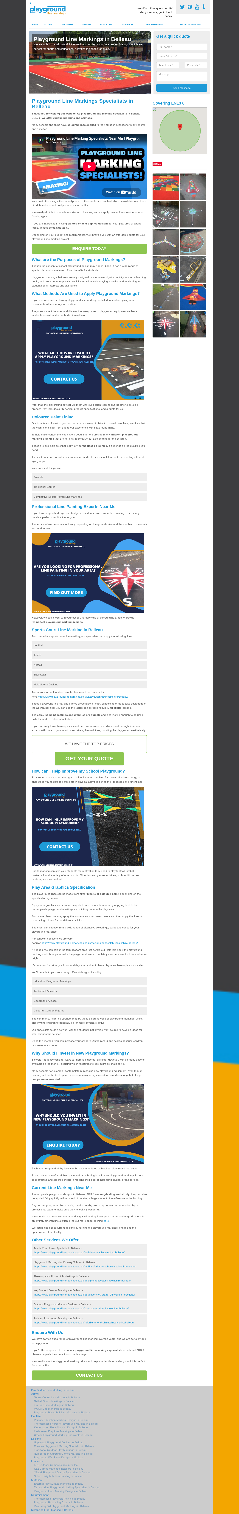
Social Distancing (190, 24)
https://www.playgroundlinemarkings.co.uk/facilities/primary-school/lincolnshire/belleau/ (85, 1266)
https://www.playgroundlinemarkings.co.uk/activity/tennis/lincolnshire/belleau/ (83, 696)
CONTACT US (89, 1375)
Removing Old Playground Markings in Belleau (61, 1506)
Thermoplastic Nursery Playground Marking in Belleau (66, 1423)
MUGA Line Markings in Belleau (52, 1408)
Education (106, 24)
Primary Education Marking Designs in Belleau (61, 1419)
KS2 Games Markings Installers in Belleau (58, 1468)
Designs (86, 24)
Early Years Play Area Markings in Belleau (58, 1431)
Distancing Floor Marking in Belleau (52, 1509)
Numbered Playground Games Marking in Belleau (63, 1453)
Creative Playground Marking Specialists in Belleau (64, 1446)
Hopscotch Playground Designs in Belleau (58, 1442)
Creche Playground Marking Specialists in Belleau (63, 1434)
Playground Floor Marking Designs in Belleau (60, 1491)
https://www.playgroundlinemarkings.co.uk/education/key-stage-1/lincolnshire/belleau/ (84, 1294)
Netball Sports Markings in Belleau (54, 1401)
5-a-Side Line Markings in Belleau (54, 1404)
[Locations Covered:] (30, 3)
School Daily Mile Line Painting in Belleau (58, 1476)
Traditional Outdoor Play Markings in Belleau (60, 1449)
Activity (49, 24)
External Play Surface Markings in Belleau (58, 1483)
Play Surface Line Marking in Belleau (53, 1389)
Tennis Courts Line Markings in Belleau (57, 1397)
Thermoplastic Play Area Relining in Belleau (59, 1498)
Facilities (67, 24)
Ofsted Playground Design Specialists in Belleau (62, 1472)
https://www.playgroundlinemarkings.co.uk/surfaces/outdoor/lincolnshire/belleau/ (81, 1308)
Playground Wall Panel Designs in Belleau (58, 1457)
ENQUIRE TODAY (89, 248)
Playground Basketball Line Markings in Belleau (62, 1412)
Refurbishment (154, 24)
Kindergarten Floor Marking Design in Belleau (61, 1427)
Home (35, 24)
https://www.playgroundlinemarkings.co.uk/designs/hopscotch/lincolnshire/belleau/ (89, 942)
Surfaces (127, 24)
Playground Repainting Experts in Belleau (58, 1502)
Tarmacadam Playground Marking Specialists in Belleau (67, 1487)
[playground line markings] (50, 10)
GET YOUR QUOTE (89, 758)
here (106, 1220)
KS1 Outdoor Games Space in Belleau (56, 1464)
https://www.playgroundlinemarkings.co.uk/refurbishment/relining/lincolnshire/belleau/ (84, 1322)
